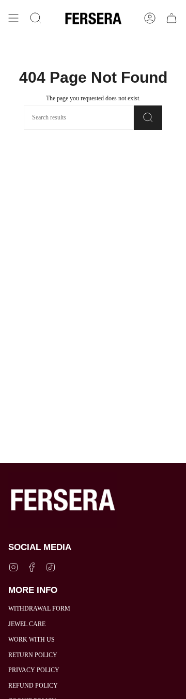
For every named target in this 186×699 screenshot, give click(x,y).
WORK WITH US (31, 639)
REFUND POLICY (33, 685)
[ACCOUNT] (150, 18)
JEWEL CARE (26, 624)
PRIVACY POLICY (33, 670)
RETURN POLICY (32, 655)
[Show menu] (13, 18)
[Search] (148, 117)
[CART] (171, 18)
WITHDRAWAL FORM (39, 608)
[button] (35, 18)
